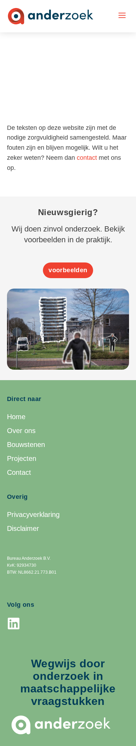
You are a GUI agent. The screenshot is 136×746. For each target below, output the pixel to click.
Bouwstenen (26, 444)
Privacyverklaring (33, 514)
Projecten (21, 458)
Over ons (21, 430)
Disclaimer (23, 528)
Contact (19, 472)
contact (87, 157)
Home (16, 417)
